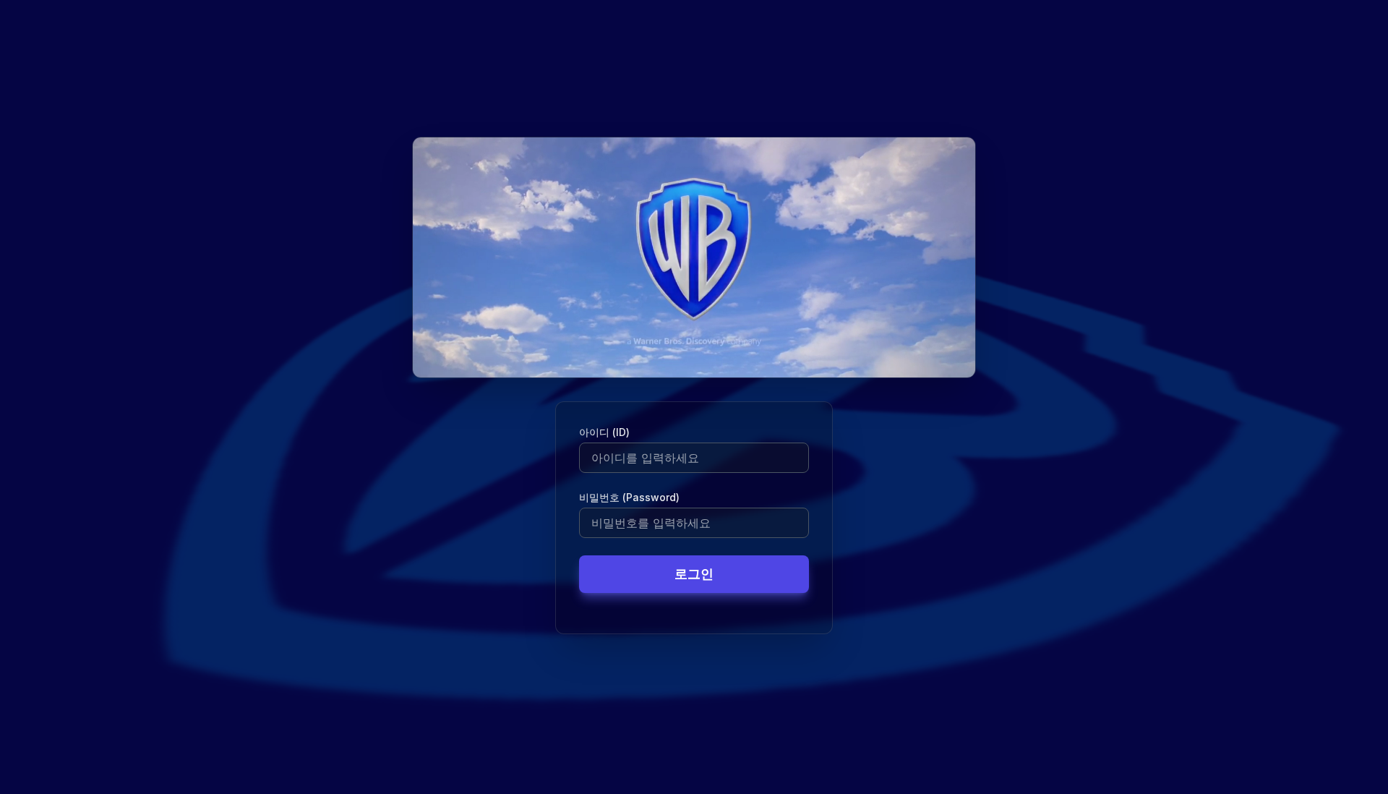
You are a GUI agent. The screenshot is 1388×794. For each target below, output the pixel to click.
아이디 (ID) (604, 432)
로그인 (694, 573)
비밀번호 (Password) (629, 497)
